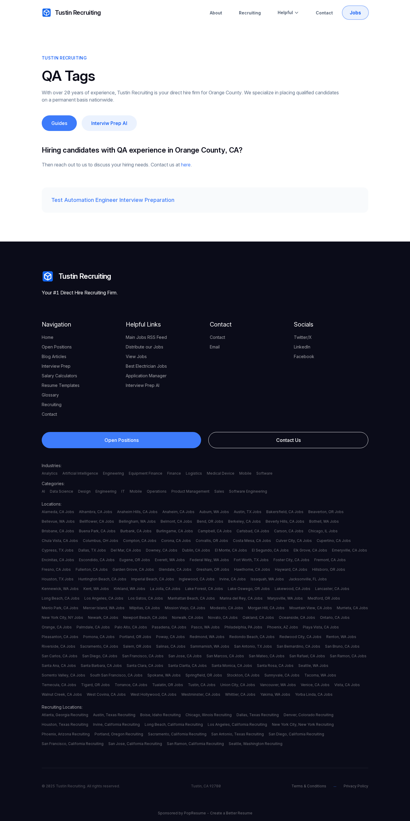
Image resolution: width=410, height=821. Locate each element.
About (216, 12)
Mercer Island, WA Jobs (104, 608)
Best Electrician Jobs (146, 366)
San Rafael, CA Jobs (307, 656)
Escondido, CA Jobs (97, 560)
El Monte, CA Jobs (231, 550)
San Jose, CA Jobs (185, 656)
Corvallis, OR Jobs (212, 540)
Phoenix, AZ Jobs (282, 627)
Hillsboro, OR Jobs (328, 569)
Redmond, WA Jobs (207, 636)
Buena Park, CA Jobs (97, 531)
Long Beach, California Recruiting (174, 724)
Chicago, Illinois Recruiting (208, 715)
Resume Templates (61, 385)
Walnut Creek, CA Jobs (62, 694)
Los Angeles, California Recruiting (237, 724)
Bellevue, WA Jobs (58, 521)
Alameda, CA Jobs (58, 511)
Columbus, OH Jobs (100, 540)
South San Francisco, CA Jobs (116, 675)
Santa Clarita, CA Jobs (187, 665)
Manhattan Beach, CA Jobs (191, 598)
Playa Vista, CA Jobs (321, 627)
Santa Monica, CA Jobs (232, 665)
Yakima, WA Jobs (275, 694)
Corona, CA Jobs (176, 540)
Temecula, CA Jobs (59, 685)
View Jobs (136, 356)
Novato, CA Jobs (223, 617)
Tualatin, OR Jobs (167, 685)
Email (215, 346)
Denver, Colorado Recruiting (308, 715)
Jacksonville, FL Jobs (308, 579)
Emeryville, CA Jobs (349, 550)
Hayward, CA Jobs (291, 569)
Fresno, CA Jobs (56, 569)
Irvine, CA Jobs (232, 579)
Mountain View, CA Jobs (310, 608)
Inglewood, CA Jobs (197, 579)
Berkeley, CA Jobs (244, 521)
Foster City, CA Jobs (291, 560)
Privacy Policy (356, 786)
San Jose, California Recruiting (135, 743)
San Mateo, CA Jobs (267, 656)
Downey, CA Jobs (161, 550)
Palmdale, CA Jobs (93, 627)
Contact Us (288, 440)
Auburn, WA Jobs (214, 511)
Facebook (304, 356)
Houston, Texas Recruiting (65, 724)
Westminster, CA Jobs (200, 694)
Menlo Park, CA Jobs (60, 608)
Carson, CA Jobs (288, 531)
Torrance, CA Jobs (131, 685)
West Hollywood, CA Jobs (153, 694)
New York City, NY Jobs (62, 617)
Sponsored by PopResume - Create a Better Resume (205, 813)
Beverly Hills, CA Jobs (285, 521)
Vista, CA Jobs (347, 685)
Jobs (355, 13)
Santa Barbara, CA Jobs (101, 665)
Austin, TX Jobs (247, 511)
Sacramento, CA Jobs (99, 646)
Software (264, 473)
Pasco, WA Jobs (205, 627)
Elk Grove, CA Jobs (310, 550)
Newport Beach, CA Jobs (145, 617)
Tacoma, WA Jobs (320, 675)
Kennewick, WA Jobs (60, 588)
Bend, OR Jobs (210, 521)
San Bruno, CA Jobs (342, 646)
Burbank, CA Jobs (136, 531)
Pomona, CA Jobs (99, 636)
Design (84, 491)
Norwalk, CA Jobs (187, 617)
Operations (157, 491)
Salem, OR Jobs (137, 646)
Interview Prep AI (142, 385)
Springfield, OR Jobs (203, 675)
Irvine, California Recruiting (116, 724)
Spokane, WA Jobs (164, 675)
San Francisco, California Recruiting (73, 743)
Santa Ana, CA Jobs (59, 665)
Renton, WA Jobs (341, 636)
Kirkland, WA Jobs (129, 588)
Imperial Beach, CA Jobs (152, 579)
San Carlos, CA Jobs (59, 656)
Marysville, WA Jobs (285, 598)
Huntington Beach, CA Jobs (102, 579)
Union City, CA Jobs (237, 685)
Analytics (50, 473)
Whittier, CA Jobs (240, 694)
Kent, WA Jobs (96, 588)
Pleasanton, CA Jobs (60, 636)
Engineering (113, 473)
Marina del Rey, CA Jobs (241, 598)
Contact (324, 12)
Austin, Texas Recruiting (114, 715)
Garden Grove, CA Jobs (133, 569)
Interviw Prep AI (109, 123)
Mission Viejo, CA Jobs (185, 608)
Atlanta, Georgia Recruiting (65, 715)
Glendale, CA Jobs (175, 569)
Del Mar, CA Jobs (126, 550)
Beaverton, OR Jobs (326, 511)
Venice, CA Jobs (315, 685)
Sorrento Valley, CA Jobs (63, 675)
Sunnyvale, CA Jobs (282, 675)
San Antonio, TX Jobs (253, 646)
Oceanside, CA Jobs (297, 617)
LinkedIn (302, 346)
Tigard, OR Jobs (95, 685)
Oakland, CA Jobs (258, 617)
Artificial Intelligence (80, 473)
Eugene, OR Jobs (134, 560)
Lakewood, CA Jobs (292, 588)
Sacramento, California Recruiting (177, 734)
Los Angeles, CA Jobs (103, 598)
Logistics (194, 473)
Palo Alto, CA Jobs (131, 627)
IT (123, 491)
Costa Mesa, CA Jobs (252, 540)
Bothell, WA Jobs (324, 521)
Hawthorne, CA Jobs (252, 569)
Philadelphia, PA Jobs (243, 627)
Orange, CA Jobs (57, 627)
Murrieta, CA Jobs (352, 608)
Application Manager (146, 375)
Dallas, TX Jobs (92, 550)
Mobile (245, 473)
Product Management (190, 491)
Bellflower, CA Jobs (97, 521)
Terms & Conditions (308, 786)
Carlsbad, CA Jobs (253, 531)
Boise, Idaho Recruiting (160, 715)
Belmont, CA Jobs (176, 521)
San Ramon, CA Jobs (348, 656)
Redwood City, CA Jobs (300, 636)
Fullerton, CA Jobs (92, 569)
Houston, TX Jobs (58, 579)
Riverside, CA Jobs (58, 646)
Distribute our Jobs (144, 346)
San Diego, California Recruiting (296, 734)
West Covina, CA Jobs (106, 694)
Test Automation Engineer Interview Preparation (112, 200)
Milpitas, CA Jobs (144, 608)
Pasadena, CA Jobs (169, 627)
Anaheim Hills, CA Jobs (137, 511)
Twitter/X (303, 337)
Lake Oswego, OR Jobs (249, 588)
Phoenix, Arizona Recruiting (66, 734)
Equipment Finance (145, 473)
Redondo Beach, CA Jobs (252, 636)
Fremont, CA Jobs (330, 560)
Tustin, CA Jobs (202, 685)
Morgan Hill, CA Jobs (266, 608)
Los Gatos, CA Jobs (145, 598)
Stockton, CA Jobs (243, 675)
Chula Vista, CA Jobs (60, 540)
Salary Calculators (59, 375)
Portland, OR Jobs (135, 636)
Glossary (50, 394)
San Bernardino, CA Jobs (298, 646)
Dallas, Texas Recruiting (258, 715)
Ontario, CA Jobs (335, 617)
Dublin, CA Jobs (196, 550)
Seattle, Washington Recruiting (255, 743)
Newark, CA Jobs (103, 617)
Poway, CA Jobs (170, 636)
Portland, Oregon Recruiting (119, 734)
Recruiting (250, 12)
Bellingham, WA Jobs (137, 521)
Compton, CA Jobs (139, 540)
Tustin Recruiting (78, 12)
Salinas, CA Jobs (170, 646)
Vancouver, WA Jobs (278, 685)
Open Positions (57, 346)
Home (47, 337)
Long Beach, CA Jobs (61, 598)
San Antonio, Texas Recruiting (237, 734)
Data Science (61, 491)
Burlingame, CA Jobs (174, 531)
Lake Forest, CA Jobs (204, 588)
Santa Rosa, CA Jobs (275, 665)
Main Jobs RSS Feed (146, 337)
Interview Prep (56, 366)
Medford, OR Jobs (324, 598)
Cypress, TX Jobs (58, 550)
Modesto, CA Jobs (226, 608)
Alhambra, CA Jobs (95, 511)
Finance (174, 473)
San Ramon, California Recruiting (195, 743)
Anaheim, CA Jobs (178, 511)
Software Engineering (248, 491)
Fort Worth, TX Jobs (251, 560)
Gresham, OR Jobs (212, 569)
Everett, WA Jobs (170, 560)
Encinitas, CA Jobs (58, 560)
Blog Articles (54, 356)
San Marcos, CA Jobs (225, 656)
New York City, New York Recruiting (303, 724)
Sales (219, 491)
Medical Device (220, 473)
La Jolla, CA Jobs (165, 588)
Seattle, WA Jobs (313, 665)
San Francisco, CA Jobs (143, 656)
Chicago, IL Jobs (323, 531)
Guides (59, 123)
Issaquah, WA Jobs (267, 579)
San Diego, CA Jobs (99, 656)
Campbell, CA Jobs (215, 531)
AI (43, 491)
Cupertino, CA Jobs (334, 540)
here (186, 165)
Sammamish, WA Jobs (209, 646)
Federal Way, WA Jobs (209, 560)
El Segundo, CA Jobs (270, 550)
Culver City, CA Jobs (294, 540)
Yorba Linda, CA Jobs (314, 694)
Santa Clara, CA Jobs (145, 665)
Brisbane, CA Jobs (58, 531)
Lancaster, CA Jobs (332, 588)
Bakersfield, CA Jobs (284, 511)
